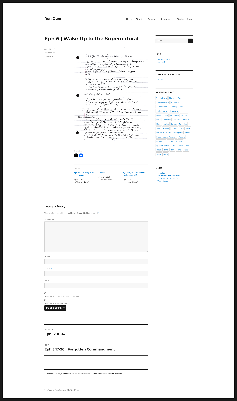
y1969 (158, 150)
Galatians (167, 120)
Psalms (182, 137)
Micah (168, 133)
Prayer (187, 133)
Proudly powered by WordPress (67, 390)
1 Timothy (175, 102)
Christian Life (161, 111)
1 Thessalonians (162, 102)
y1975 (165, 154)
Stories (180, 19)
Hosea (158, 124)
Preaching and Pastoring (166, 137)
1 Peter (179, 98)
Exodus (184, 115)
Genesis (176, 120)
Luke (182, 128)
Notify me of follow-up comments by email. (61, 296)
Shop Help (162, 62)
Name (48, 256)
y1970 (165, 150)
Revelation (160, 141)
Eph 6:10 (102, 173)
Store (190, 19)
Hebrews (185, 120)
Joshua (166, 128)
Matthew (160, 133)
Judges (174, 128)
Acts (181, 107)
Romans (179, 141)
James (174, 124)
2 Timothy (173, 107)
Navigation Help (164, 59)
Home (129, 19)
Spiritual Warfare (163, 146)
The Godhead (177, 146)
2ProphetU (162, 173)
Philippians (178, 133)
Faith (158, 120)
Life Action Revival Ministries (169, 176)
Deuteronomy (162, 115)
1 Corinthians (161, 98)
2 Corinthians (161, 107)
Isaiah (166, 124)
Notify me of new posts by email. (57, 303)
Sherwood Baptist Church (168, 178)
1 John (171, 98)
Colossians (173, 111)
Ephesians (48, 56)
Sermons (152, 19)
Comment (50, 219)
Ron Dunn (53, 18)
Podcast (161, 80)
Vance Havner (163, 181)
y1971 (172, 150)
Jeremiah (183, 124)
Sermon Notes (50, 52)
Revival (170, 141)
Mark (188, 128)
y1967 (188, 146)
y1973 (186, 150)
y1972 (179, 150)
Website (48, 281)
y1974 (158, 154)
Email (48, 269)
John (158, 128)
